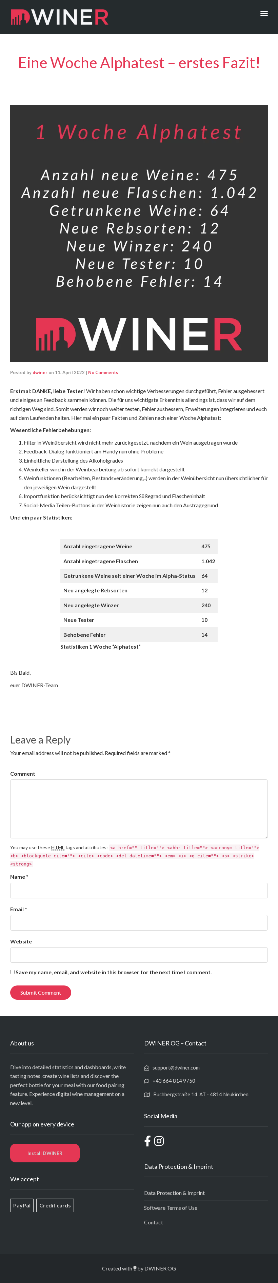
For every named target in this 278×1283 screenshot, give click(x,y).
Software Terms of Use (170, 1207)
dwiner (40, 372)
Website (21, 941)
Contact (153, 1222)
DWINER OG (160, 1268)
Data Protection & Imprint (174, 1192)
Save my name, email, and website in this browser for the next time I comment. (114, 972)
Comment (22, 773)
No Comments (103, 372)
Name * (19, 876)
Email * (18, 909)
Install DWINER (44, 1153)
